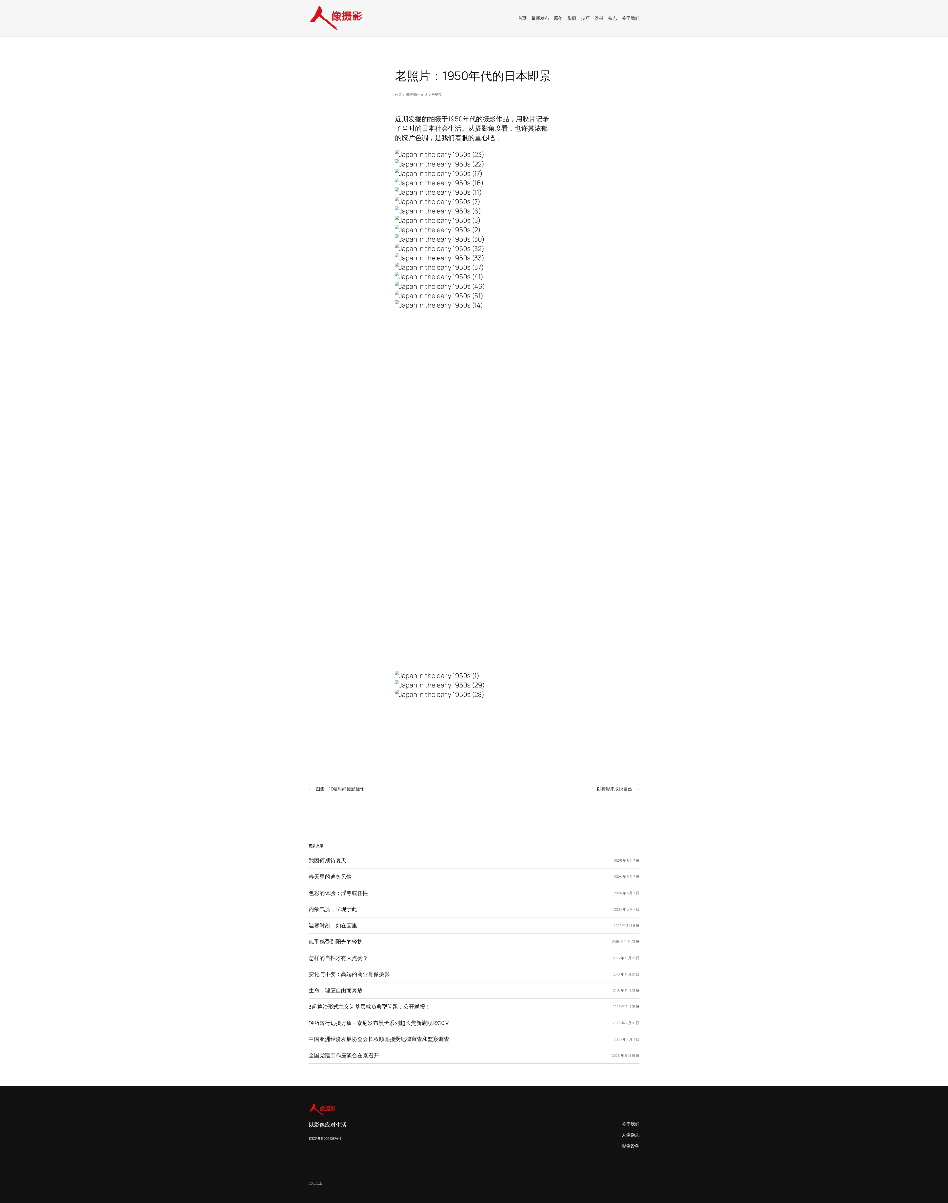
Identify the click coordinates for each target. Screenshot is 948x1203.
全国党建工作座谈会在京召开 (344, 1055)
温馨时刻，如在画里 (333, 925)
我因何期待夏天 (327, 860)
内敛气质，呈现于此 (333, 909)
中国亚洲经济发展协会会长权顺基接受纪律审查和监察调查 (379, 1039)
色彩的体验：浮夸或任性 (338, 893)
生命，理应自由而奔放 (336, 990)
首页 (522, 18)
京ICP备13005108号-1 (325, 1138)
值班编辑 (413, 94)
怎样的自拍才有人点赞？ (338, 958)
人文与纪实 (433, 94)
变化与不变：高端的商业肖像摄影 (349, 974)
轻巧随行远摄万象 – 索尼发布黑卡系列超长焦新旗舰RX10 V (379, 1023)
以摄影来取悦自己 (614, 789)
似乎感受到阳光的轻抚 (336, 942)
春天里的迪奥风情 (330, 877)
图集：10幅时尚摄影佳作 (340, 789)
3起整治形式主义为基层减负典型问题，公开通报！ (370, 1007)
